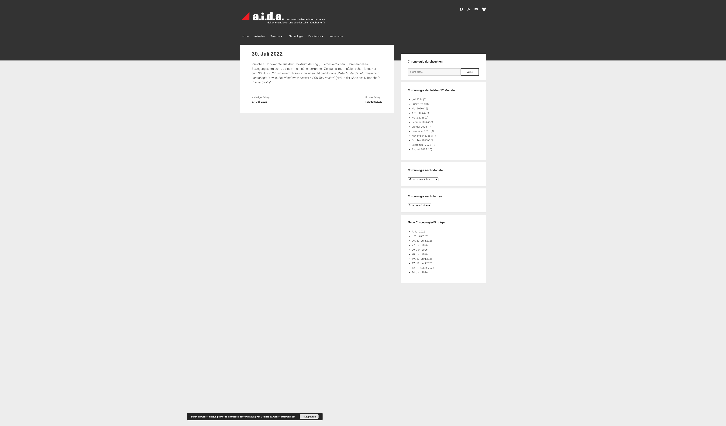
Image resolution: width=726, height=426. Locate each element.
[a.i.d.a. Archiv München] (283, 24)
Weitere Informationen (284, 416)
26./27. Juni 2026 (422, 240)
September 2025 (421, 144)
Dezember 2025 (421, 131)
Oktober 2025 (420, 140)
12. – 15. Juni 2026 (423, 267)
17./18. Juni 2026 (422, 263)
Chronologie (296, 36)
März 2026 (418, 117)
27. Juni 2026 (420, 245)
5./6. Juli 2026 (420, 236)
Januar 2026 (419, 126)
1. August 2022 (373, 101)
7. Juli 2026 (418, 231)
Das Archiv (314, 36)
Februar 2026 (420, 122)
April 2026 (418, 113)
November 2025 (421, 135)
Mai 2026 (417, 108)
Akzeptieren (309, 416)
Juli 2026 (417, 99)
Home (245, 36)
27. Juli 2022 (259, 101)
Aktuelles (259, 36)
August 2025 (419, 149)
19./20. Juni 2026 (422, 258)
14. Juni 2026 (420, 272)
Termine (275, 36)
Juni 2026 (418, 103)
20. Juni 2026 (420, 249)
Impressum (336, 36)
